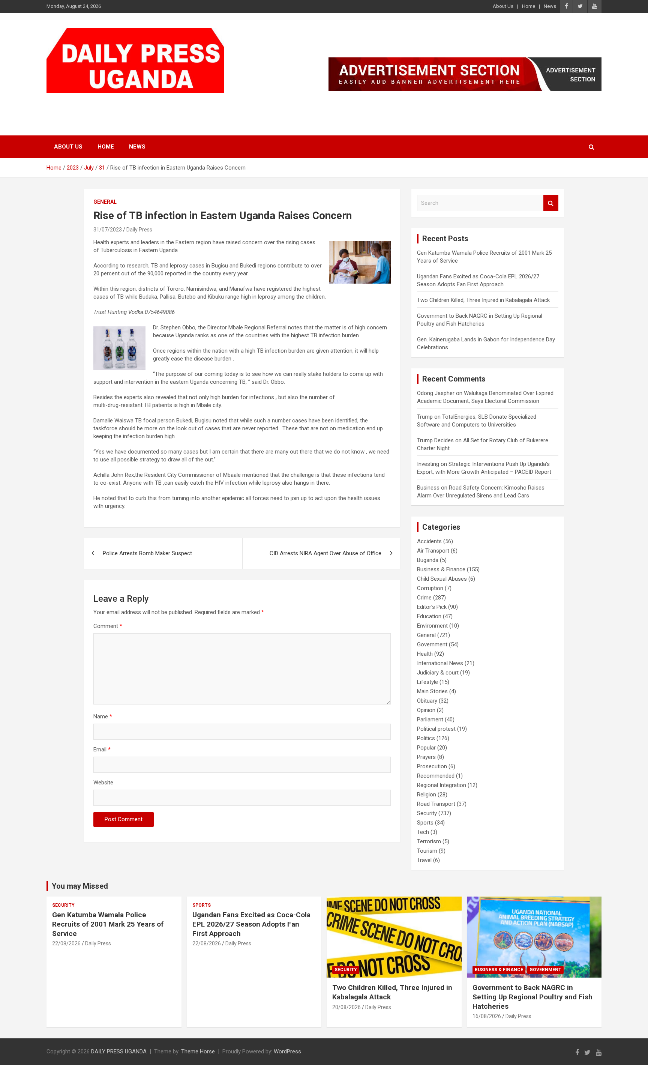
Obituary (427, 700)
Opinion (426, 710)
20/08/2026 (346, 1007)
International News (440, 663)
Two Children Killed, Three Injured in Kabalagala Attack (483, 300)
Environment (432, 625)
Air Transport (433, 550)
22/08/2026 (66, 943)
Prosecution (432, 766)
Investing (428, 464)
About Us (503, 6)
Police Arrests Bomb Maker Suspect (147, 553)
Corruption (430, 588)
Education (429, 616)
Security (427, 813)
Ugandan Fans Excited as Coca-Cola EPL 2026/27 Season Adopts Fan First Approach (251, 923)
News (550, 6)
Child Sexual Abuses (442, 578)
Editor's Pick (432, 607)
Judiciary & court (438, 672)
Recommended (435, 775)
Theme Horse (198, 1051)
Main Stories (432, 691)
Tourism (427, 850)
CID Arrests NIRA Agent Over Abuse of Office (325, 553)
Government (432, 644)
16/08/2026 (486, 1016)
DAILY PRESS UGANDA (123, 102)
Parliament (430, 719)
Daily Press (139, 230)
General (105, 202)
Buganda (427, 560)
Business (428, 487)
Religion (426, 794)
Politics (426, 738)
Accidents (429, 541)
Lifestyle (427, 682)
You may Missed (80, 886)
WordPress (287, 1051)
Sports (425, 822)
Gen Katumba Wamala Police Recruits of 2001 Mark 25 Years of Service (108, 923)
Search (550, 203)
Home (528, 6)
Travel (424, 860)
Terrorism (429, 841)
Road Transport (436, 804)
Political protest (436, 729)
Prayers (426, 757)
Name (102, 716)
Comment (107, 626)
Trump (425, 416)
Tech (423, 832)
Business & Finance (441, 569)
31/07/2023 (107, 230)
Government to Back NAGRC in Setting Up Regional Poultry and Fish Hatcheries (532, 996)
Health (425, 653)
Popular (426, 747)
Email (102, 749)
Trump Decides (435, 440)
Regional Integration (441, 785)
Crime (424, 597)
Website (103, 782)
